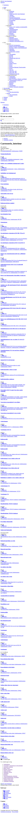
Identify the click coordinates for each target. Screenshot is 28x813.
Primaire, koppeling (7, 769)
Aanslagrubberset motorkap (7, 595)
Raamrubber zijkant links (7, 586)
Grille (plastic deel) (5, 701)
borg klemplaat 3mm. (6, 214)
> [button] (7, 758)
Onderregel (3, 718)
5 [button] (4, 758)
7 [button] (6, 758)
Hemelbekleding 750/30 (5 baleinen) (9, 503)
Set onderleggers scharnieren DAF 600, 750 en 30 (12, 233)
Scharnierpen (4, 222)
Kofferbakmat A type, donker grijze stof (10, 458)
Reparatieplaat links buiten (7, 659)
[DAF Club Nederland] (6, 1)
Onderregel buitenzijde (6, 530)
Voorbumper (4, 630)
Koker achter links (5, 693)
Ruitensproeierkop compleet (7, 203)
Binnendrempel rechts (6, 557)
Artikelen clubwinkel (8, 780)
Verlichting (5, 773)
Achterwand (4, 710)
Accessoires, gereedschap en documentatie (13, 765)
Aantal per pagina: (5, 148)
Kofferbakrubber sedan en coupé (9, 369)
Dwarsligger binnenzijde (6, 521)
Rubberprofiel (4, 439)
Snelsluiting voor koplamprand (8, 173)
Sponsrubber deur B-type (7, 193)
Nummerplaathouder (6, 154)
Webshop (5, 138)
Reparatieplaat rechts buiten (7, 667)
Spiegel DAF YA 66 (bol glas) (8, 360)
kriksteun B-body (5, 675)
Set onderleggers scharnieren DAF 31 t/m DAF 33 (13, 242)
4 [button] (3, 758)
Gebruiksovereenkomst (6, 811)
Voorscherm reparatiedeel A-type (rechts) (11, 413)
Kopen (5, 158)
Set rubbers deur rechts (6, 576)
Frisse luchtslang (5, 184)
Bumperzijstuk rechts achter (7, 736)
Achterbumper (4, 421)
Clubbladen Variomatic (8, 781)
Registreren (6, 5)
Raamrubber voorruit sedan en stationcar (11, 727)
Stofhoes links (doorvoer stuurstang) (9, 685)
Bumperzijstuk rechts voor (7, 752)
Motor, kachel (6, 768)
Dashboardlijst (4, 612)
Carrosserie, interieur (8, 140)
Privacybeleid (15, 811)
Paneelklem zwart (5, 604)
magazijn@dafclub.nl (10, 135)
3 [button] (2, 758)
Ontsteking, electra (7, 772)
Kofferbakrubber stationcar (7, 379)
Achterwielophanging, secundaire (11, 777)
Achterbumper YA (5, 486)
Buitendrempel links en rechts (8, 540)
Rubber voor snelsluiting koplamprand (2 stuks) (12, 163)
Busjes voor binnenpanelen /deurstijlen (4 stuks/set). (13, 275)
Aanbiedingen (6, 764)
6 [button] (5, 758)
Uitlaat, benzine (7, 770)
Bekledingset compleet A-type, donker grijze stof (12, 477)
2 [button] (1, 758)
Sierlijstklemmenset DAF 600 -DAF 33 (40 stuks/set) (13, 328)
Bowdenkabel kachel (6, 620)
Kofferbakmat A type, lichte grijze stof (10, 468)
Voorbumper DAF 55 (6, 429)
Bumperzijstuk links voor (7, 744)
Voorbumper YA (5, 494)
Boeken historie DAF (8, 778)
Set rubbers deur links (6, 567)
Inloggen (3, 2)
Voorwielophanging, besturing (10, 776)
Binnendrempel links (6, 549)
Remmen (5, 774)
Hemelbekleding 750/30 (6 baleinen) (9, 513)
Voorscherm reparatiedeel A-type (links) (10, 402)
